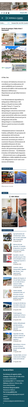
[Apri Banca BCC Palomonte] (10, 213)
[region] (14, 213)
